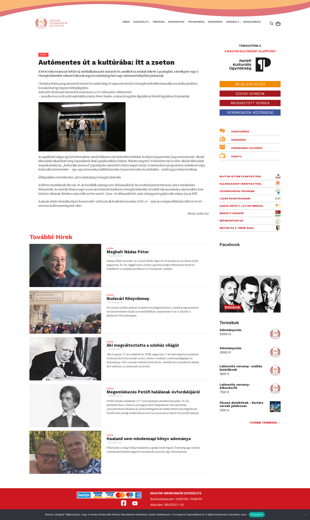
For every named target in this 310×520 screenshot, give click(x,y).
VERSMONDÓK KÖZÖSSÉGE (250, 112)
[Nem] (305, 514)
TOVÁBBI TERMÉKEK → (265, 422)
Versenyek (215, 21)
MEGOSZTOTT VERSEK (250, 103)
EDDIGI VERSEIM (250, 93)
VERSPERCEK (176, 21)
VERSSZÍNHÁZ (252, 21)
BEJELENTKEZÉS (250, 84)
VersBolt (232, 21)
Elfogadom (257, 514)
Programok (196, 21)
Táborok (158, 21)
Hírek (126, 21)
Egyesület (141, 21)
